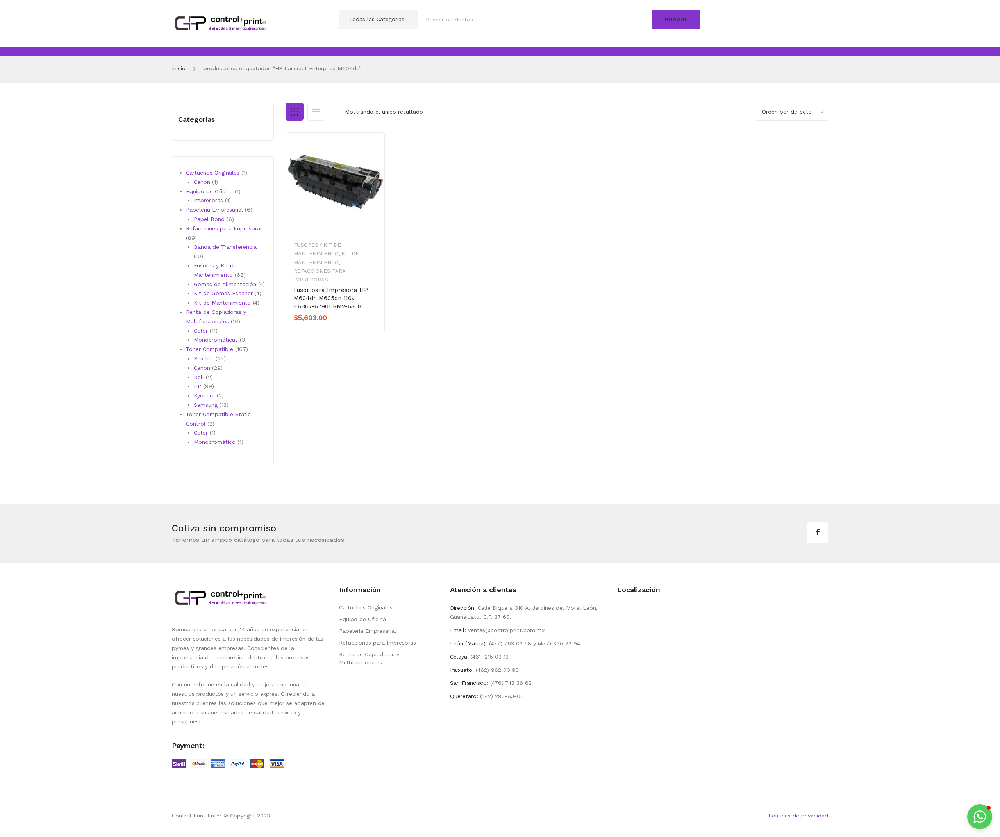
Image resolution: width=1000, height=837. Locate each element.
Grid (295, 112)
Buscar (676, 19)
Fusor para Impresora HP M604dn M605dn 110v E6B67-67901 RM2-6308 (331, 298)
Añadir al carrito (321, 331)
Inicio (179, 68)
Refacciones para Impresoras (377, 642)
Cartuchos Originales (366, 607)
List (316, 112)
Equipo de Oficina (362, 619)
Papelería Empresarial (367, 631)
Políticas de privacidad (798, 815)
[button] (979, 816)
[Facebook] (817, 532)
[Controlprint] (221, 23)
